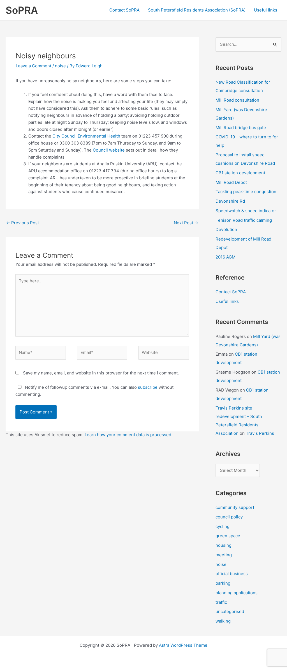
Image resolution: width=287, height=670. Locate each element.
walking (223, 621)
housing (224, 545)
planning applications (237, 592)
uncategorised (230, 611)
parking (223, 583)
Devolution (226, 229)
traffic (221, 602)
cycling (223, 526)
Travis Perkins (260, 433)
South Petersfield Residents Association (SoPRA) (197, 10)
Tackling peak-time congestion (246, 191)
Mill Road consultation (237, 100)
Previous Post (22, 222)
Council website (109, 150)
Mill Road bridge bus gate (241, 127)
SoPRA (22, 10)
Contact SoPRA (124, 10)
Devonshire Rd (230, 201)
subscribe (148, 387)
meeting (224, 554)
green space (228, 535)
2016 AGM (225, 257)
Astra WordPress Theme (183, 645)
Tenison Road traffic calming (244, 220)
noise (60, 65)
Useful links (265, 10)
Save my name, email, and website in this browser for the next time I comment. (101, 373)
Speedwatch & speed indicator (246, 210)
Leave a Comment (33, 65)
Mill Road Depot (231, 182)
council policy (229, 517)
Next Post (186, 222)
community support (235, 507)
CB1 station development (240, 172)
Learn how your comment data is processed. (128, 434)
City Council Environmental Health (86, 136)
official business (232, 573)
